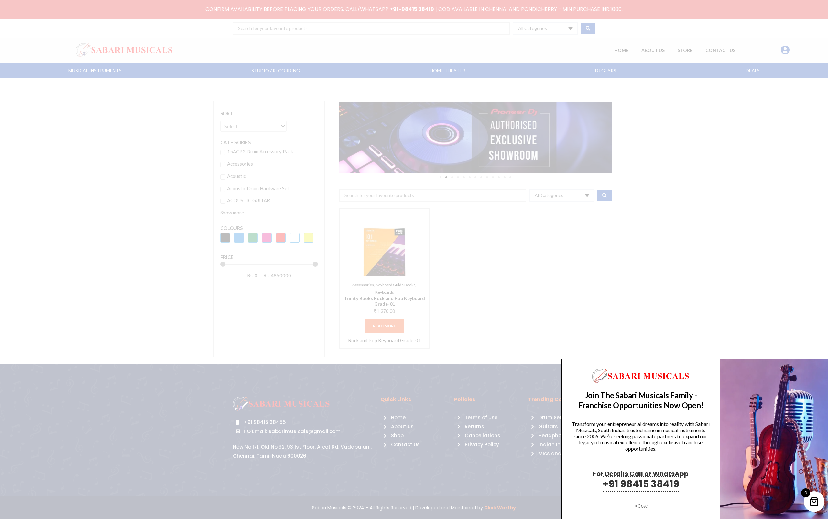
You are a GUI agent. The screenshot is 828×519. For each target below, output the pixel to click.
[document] (414, 259)
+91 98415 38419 (640, 484)
